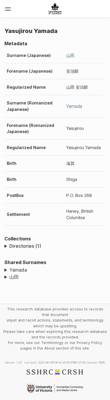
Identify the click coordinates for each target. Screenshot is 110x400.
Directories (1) (25, 246)
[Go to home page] (55, 9)
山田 (70, 55)
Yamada (74, 106)
